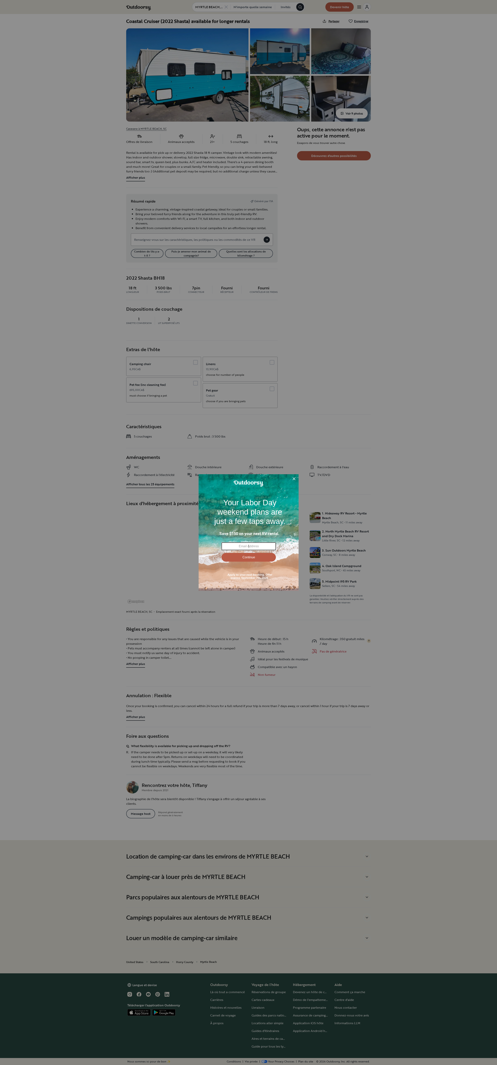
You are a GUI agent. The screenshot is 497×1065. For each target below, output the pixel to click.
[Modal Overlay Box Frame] (249, 532)
